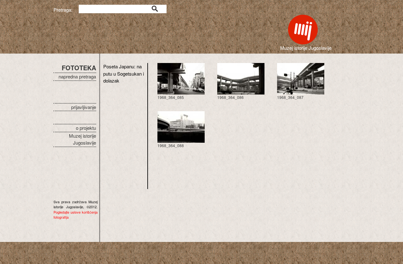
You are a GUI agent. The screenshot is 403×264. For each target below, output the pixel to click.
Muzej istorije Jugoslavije (82, 139)
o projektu (86, 127)
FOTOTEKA (79, 67)
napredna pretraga (77, 76)
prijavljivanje (83, 107)
